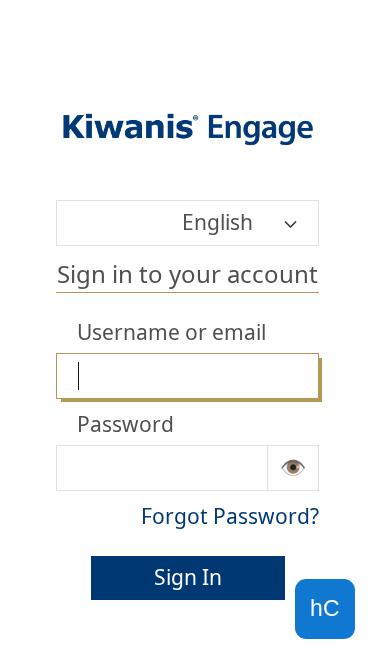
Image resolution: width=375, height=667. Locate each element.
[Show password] (293, 468)
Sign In (188, 577)
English (217, 222)
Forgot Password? (230, 516)
